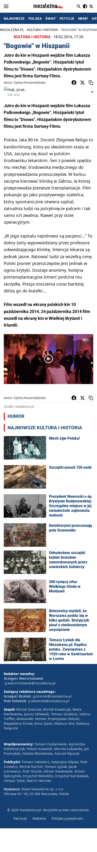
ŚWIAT (50, 18)
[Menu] (6, 6)
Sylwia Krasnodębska (30, 82)
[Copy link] (91, 82)
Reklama (39, 818)
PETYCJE (67, 18)
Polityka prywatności (68, 818)
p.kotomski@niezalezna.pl (48, 701)
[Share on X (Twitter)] (82, 82)
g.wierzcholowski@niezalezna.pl (30, 683)
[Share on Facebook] (74, 82)
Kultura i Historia (42, 30)
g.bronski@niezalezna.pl (52, 696)
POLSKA (35, 18)
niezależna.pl (12, 30)
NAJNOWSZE (14, 18)
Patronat (20, 818)
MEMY (83, 18)
